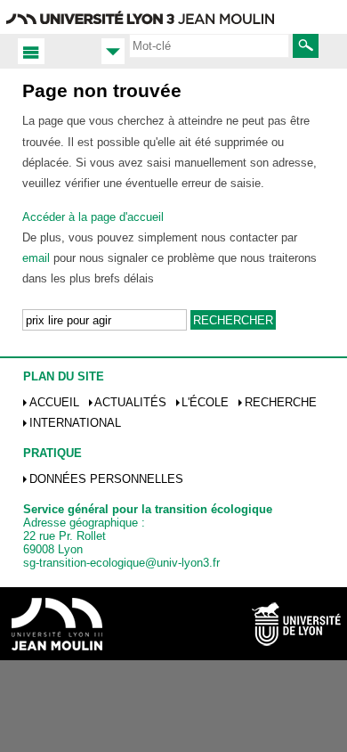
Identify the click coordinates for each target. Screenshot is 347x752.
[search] (209, 45)
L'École (205, 402)
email (36, 258)
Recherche (281, 402)
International (75, 422)
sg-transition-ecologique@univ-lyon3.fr (121, 562)
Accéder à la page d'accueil (93, 217)
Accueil (54, 402)
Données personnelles (106, 479)
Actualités (130, 402)
